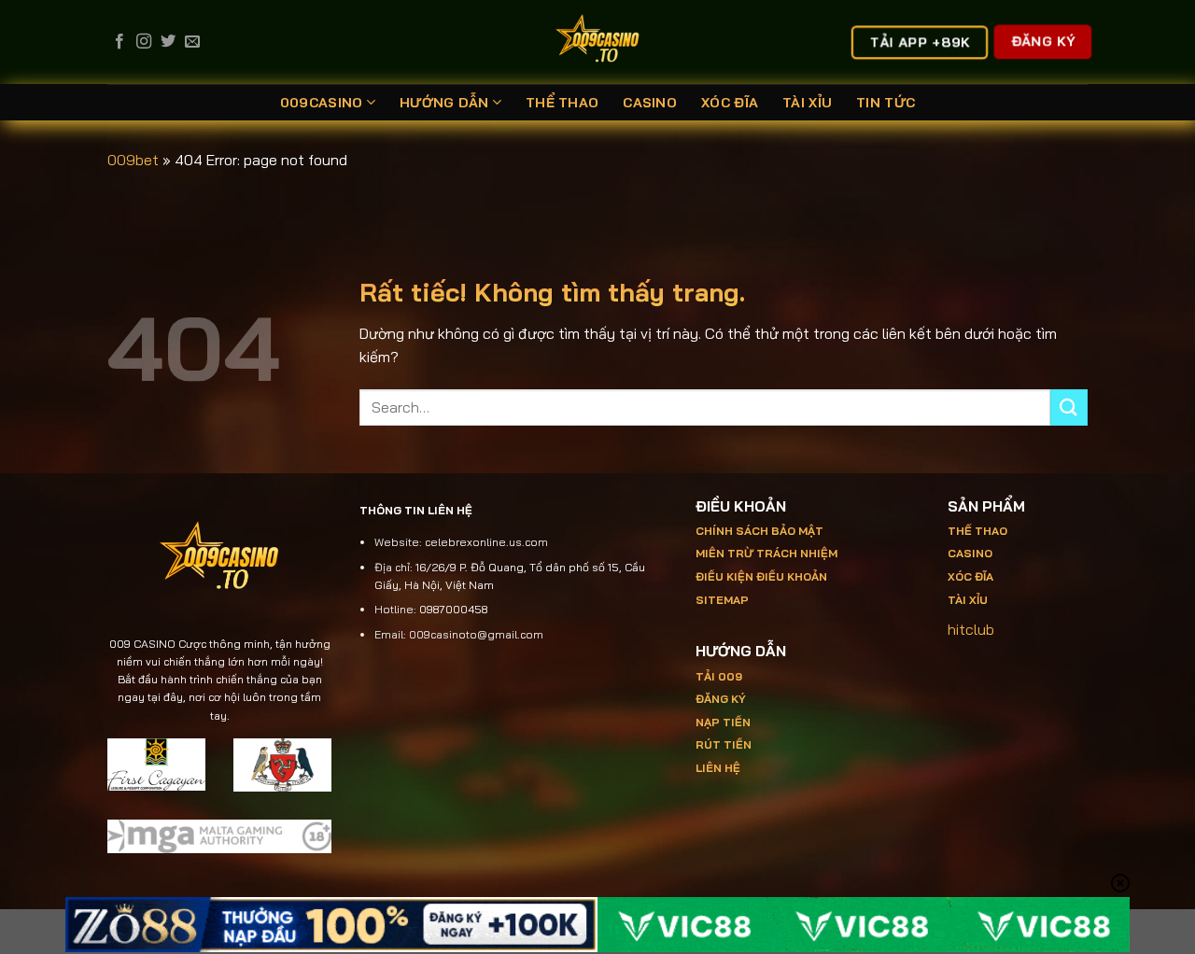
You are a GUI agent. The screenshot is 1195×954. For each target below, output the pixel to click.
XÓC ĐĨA (729, 102)
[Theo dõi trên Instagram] (143, 42)
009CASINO (321, 102)
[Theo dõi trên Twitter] (168, 42)
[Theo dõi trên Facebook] (119, 42)
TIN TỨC (885, 102)
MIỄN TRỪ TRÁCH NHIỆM (766, 553)
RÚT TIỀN (724, 744)
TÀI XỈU (807, 102)
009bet (133, 159)
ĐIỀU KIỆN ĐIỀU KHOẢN (761, 576)
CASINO (650, 102)
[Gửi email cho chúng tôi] (192, 42)
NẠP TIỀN (723, 722)
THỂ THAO (562, 102)
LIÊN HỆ (718, 768)
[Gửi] (1069, 407)
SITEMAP (722, 600)
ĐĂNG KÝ (721, 699)
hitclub (971, 629)
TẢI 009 (719, 676)
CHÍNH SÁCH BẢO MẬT (759, 531)
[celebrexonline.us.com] (597, 42)
